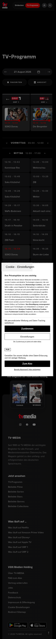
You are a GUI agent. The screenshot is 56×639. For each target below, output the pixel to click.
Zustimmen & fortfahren (27, 329)
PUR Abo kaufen (27, 364)
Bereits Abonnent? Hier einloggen (27, 370)
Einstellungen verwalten (27, 336)
